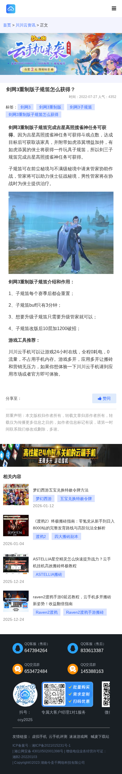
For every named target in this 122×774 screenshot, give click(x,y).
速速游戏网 (78, 736)
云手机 (24, 351)
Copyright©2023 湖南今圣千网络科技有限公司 (49, 763)
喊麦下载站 (100, 736)
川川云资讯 (25, 25)
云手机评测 (58, 736)
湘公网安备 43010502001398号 (38, 751)
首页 (7, 25)
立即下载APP (93, 9)
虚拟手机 (39, 736)
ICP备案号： (41, 746)
